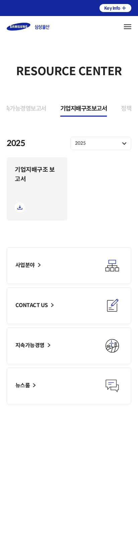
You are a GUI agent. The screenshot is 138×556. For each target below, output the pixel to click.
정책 (126, 108)
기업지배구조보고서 (83, 108)
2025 (80, 143)
